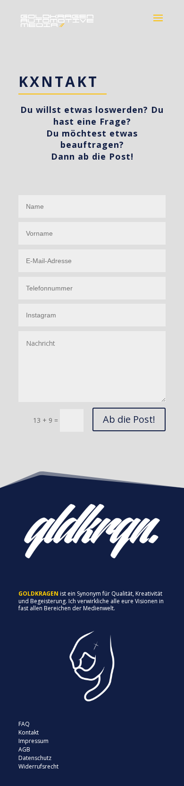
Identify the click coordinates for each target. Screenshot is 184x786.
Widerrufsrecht (38, 766)
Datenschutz (34, 758)
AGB (24, 749)
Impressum (33, 741)
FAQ (24, 724)
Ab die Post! (129, 419)
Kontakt (28, 732)
